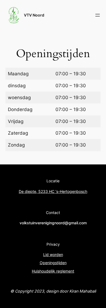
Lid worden (53, 254)
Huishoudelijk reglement (53, 271)
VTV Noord (34, 15)
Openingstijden (53, 262)
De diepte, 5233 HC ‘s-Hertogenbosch (53, 191)
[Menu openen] (97, 15)
